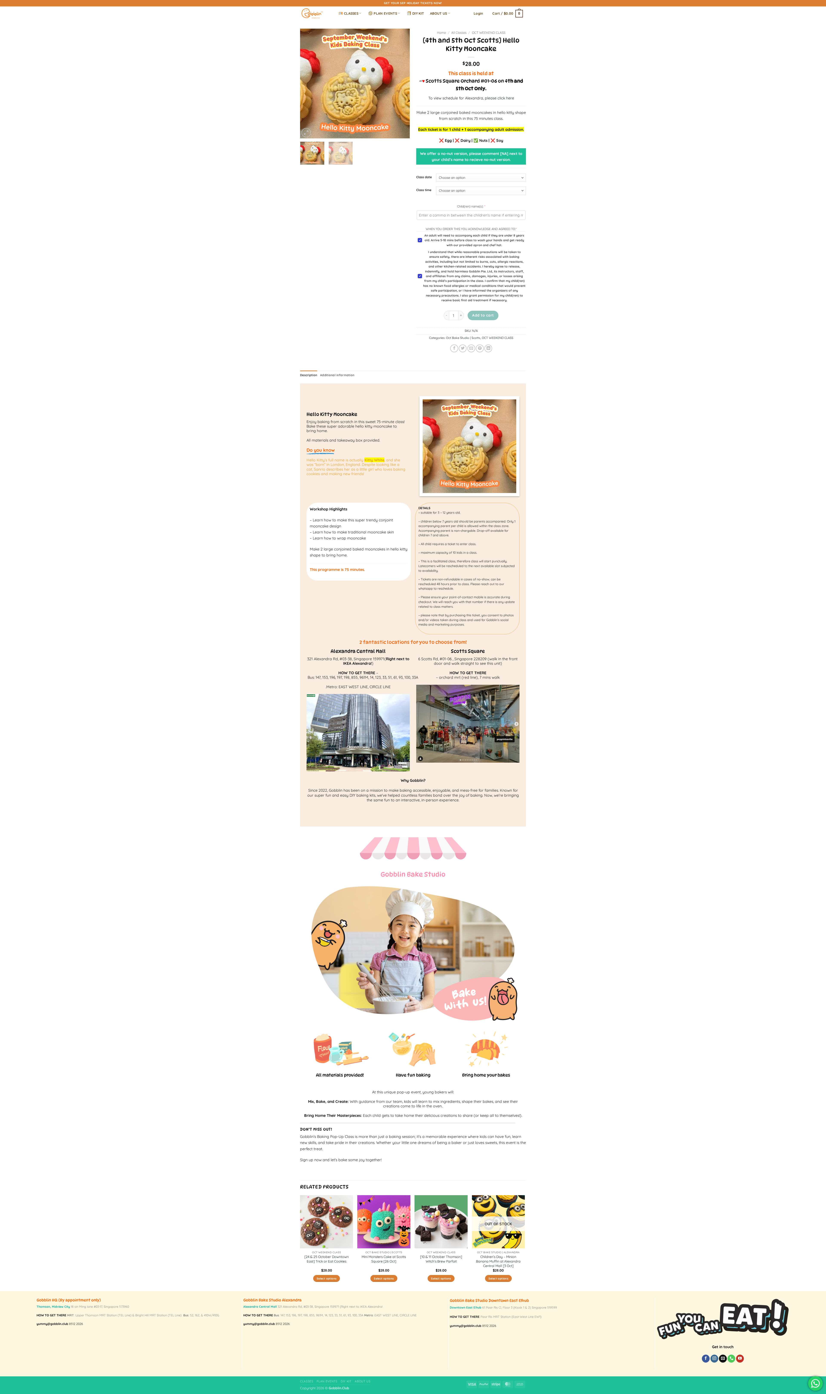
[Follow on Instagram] (714, 1359)
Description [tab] (308, 375)
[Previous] (307, 83)
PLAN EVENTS (385, 13)
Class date (424, 177)
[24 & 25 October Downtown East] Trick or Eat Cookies (326, 1259)
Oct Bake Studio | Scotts (463, 338)
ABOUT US (438, 13)
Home (441, 33)
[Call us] (731, 1359)
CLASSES (351, 13)
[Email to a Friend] (471, 348)
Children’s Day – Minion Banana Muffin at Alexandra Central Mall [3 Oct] (498, 1261)
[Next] (402, 83)
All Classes (459, 33)
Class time (423, 190)
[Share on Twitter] (463, 348)
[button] (478, 13)
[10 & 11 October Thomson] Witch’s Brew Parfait (441, 1259)
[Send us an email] (723, 1359)
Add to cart (483, 315)
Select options (326, 1278)
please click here (499, 98)
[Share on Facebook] (454, 348)
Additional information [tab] (337, 375)
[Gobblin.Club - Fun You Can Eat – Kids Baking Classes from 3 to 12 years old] (314, 13)
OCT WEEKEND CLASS (488, 33)
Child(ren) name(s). (478, 206)
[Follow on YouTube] (740, 1359)
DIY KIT (418, 13)
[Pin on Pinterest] (480, 348)
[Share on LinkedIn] (488, 348)
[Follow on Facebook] (706, 1359)
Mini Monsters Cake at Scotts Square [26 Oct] (384, 1259)
